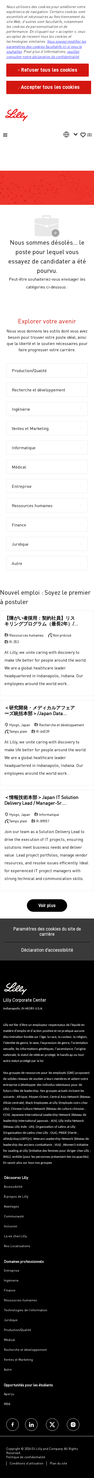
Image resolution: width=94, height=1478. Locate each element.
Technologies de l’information (25, 1310)
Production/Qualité (17, 1330)
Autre (8, 1369)
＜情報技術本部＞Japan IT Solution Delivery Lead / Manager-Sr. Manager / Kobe (41, 800)
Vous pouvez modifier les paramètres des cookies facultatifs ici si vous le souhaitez (46, 46)
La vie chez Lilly (15, 1236)
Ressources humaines (20, 1300)
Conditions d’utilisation (26, 1463)
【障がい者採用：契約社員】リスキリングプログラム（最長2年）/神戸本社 (41, 621)
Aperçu (9, 1394)
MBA (7, 1404)
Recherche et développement (25, 1350)
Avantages (11, 1206)
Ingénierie (11, 1280)
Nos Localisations (17, 1246)
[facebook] (12, 1424)
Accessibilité (13, 1186)
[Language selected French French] (71, 134)
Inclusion (10, 1226)
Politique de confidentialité (25, 1457)
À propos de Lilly (16, 1196)
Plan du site (58, 1463)
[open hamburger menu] (5, 135)
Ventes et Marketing (18, 1360)
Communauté (14, 1216)
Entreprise (11, 1270)
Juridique (10, 1320)
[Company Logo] (17, 114)
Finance (9, 1290)
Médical (9, 1340)
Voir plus (47, 905)
